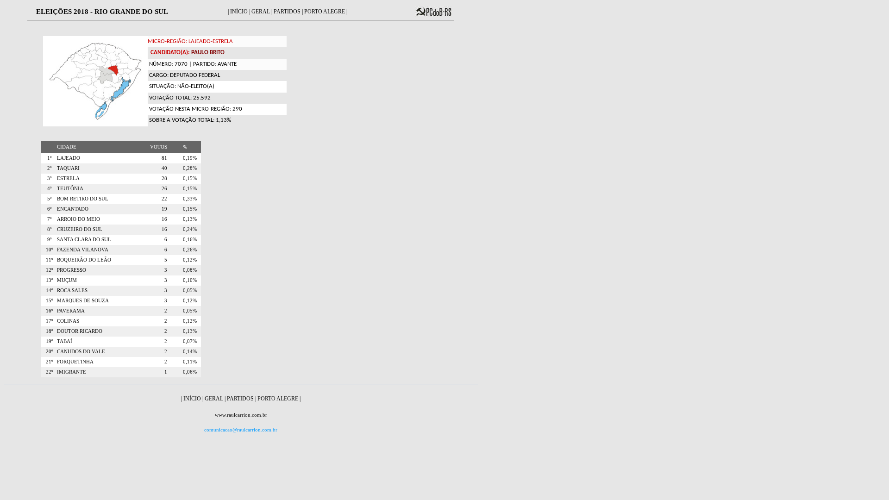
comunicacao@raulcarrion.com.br (240, 429)
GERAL (260, 11)
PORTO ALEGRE (324, 11)
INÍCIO (239, 11)
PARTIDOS (287, 11)
